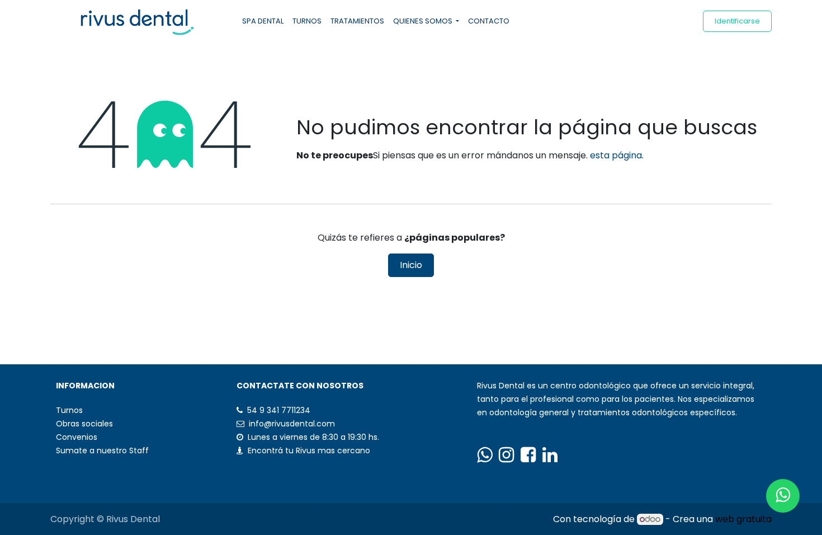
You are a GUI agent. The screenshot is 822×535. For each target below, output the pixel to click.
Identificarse (737, 21)
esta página (616, 155)
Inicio (411, 265)
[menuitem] (263, 21)
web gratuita (743, 519)
